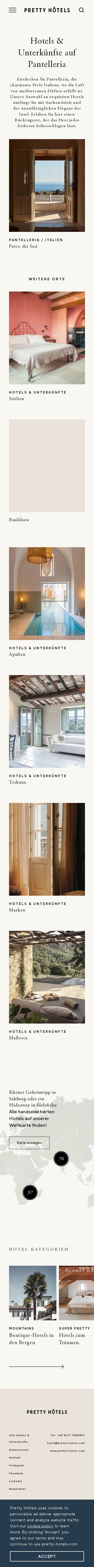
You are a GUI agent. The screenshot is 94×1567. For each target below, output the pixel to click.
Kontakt (15, 1457)
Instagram (16, 1465)
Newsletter (17, 1489)
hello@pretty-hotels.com (66, 1443)
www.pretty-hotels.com (67, 1451)
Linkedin (16, 1481)
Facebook (16, 1473)
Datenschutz (19, 1450)
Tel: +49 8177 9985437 (67, 1435)
